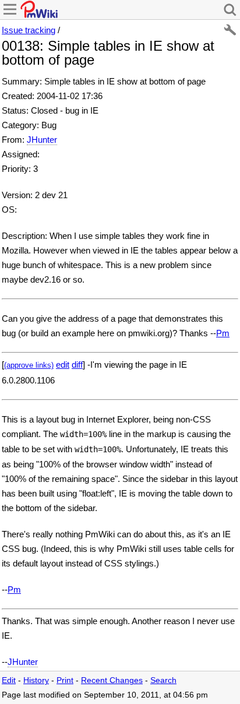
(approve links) (29, 365)
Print (65, 680)
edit (62, 364)
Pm (223, 333)
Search (163, 680)
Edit (9, 680)
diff (77, 364)
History (36, 680)
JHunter (42, 140)
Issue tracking (28, 30)
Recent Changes (112, 680)
